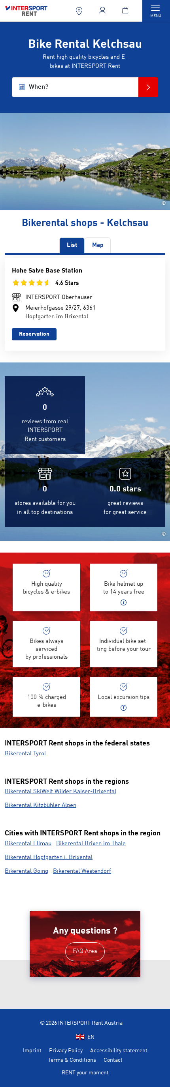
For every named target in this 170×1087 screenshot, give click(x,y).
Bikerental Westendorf (82, 871)
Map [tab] (97, 245)
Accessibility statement (118, 1050)
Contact (113, 1060)
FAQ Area (85, 951)
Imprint (32, 1050)
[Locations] (79, 11)
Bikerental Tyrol (25, 754)
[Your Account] (103, 11)
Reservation (34, 334)
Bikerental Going (26, 871)
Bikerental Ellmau (28, 844)
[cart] (126, 11)
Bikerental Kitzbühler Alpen (40, 806)
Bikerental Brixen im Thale (91, 844)
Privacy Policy (66, 1050)
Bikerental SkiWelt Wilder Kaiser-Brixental (60, 792)
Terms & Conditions (72, 1060)
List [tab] (72, 245)
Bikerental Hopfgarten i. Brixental (49, 858)
